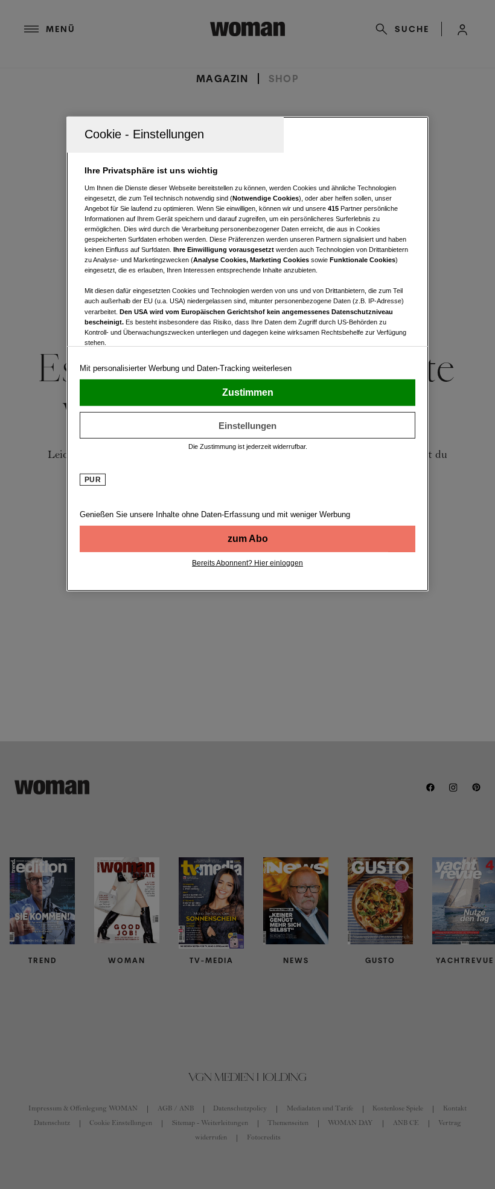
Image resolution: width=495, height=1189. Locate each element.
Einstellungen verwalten (247, 425)
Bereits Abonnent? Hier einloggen (247, 563)
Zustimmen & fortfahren (247, 392)
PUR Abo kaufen (247, 539)
